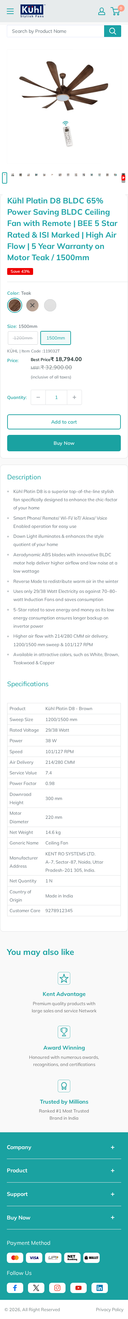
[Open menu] (10, 11)
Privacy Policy (110, 1309)
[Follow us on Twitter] (36, 1288)
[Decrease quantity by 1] (38, 397)
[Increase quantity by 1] (74, 397)
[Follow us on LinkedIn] (100, 1288)
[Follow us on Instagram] (57, 1288)
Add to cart (64, 422)
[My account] (101, 11)
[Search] (112, 31)
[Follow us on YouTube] (78, 1288)
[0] (115, 11)
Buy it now (64, 443)
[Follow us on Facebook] (15, 1288)
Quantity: (17, 397)
